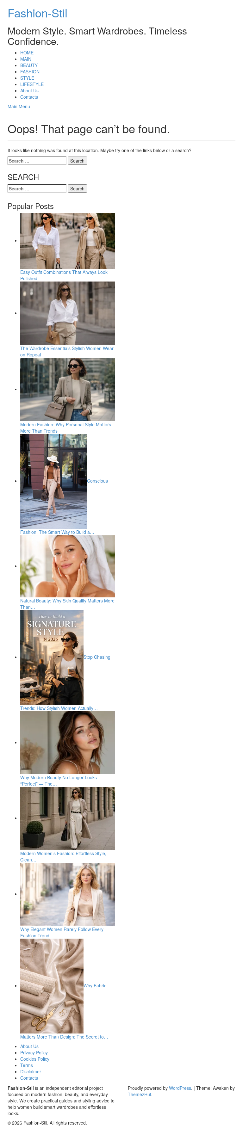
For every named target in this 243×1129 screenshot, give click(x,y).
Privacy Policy (34, 1052)
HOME (27, 52)
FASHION (30, 71)
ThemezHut (139, 1094)
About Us (29, 90)
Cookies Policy (34, 1059)
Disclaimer (30, 1071)
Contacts (29, 97)
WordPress (180, 1088)
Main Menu (19, 106)
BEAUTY (29, 65)
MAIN (25, 59)
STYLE (27, 78)
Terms (26, 1065)
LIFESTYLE (32, 84)
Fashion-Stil (37, 12)
